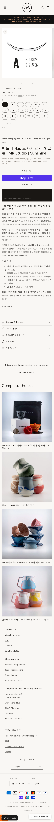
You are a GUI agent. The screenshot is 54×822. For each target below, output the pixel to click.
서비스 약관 (25, 806)
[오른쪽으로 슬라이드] (32, 83)
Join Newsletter (12, 651)
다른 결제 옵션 (27, 184)
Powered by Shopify (30, 802)
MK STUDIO (19, 802)
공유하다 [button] (8, 306)
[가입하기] (40, 767)
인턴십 (8, 751)
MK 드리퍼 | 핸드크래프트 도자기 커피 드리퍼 (24, 562)
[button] (5, 7)
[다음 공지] (49, 19)
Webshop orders (12, 635)
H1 (13, 110)
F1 (36, 104)
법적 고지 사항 (45, 806)
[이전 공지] (4, 19)
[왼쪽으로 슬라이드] (21, 83)
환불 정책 (43, 802)
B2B (7, 640)
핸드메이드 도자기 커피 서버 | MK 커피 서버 (24, 619)
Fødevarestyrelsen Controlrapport (21, 736)
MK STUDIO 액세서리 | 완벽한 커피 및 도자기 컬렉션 (26, 447)
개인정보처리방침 (13, 806)
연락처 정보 (28, 810)
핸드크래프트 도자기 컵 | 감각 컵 (18, 505)
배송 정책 (34, 806)
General (8, 645)
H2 (22, 110)
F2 (44, 104)
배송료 (20, 96)
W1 (29, 116)
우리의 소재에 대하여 (14, 746)
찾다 (7, 741)
